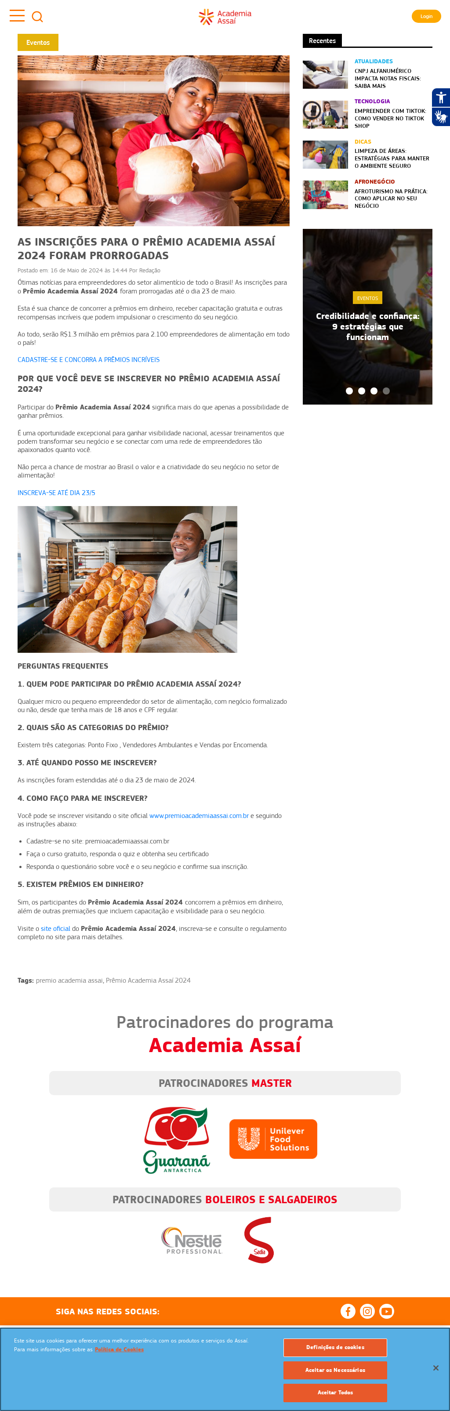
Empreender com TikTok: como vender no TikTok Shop (390, 118)
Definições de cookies (335, 1347)
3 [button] (373, 390)
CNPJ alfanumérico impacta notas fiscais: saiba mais (388, 78)
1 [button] (349, 390)
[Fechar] (436, 1368)
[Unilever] (273, 1139)
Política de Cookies (119, 1349)
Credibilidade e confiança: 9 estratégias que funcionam (368, 326)
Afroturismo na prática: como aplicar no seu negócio (391, 199)
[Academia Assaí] (225, 17)
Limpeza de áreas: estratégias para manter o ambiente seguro (392, 158)
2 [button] (361, 390)
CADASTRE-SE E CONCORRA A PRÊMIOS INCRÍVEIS (89, 360)
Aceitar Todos (335, 1392)
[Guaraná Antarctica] (177, 1139)
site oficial (55, 929)
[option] (367, 317)
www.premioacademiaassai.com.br (199, 816)
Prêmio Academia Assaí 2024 (148, 980)
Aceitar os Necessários (335, 1370)
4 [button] (386, 390)
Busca (37, 16)
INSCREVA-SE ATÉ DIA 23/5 (56, 493)
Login (426, 16)
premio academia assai (69, 980)
